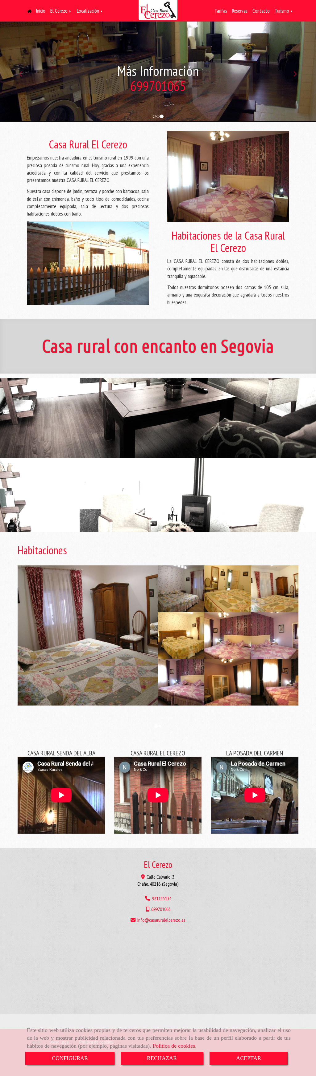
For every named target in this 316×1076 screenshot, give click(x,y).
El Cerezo (59, 10)
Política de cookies (174, 1046)
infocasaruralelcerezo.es (161, 920)
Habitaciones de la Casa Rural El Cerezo (228, 241)
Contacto (261, 10)
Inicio (40, 10)
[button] (24, 71)
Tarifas (220, 10)
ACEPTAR (248, 1058)
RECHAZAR (162, 1058)
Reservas (239, 10)
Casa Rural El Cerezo (88, 144)
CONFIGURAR (70, 1058)
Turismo (282, 10)
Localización (88, 10)
